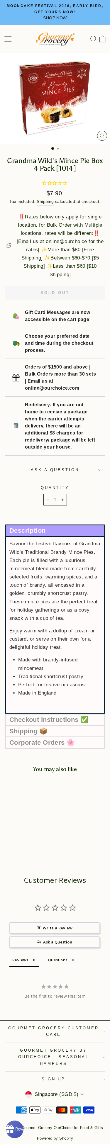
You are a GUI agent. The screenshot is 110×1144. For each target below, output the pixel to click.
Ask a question (55, 470)
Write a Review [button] (57, 928)
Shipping (45, 201)
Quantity (55, 488)
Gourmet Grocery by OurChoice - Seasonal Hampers (53, 1057)
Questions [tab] (58, 960)
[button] (55, 530)
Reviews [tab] (20, 960)
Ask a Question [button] (57, 942)
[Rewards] (14, 1129)
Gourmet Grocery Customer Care (53, 1031)
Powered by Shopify (55, 1138)
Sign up (54, 1079)
